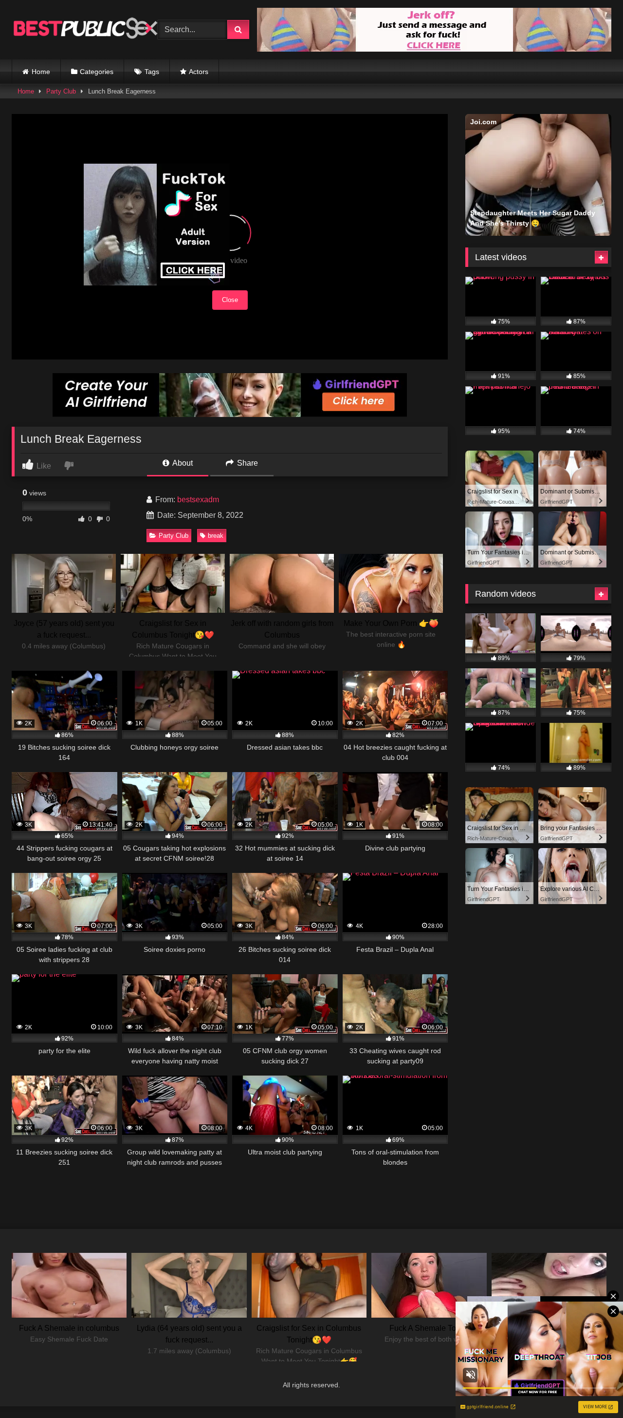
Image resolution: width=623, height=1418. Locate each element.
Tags (152, 72)
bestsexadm (198, 499)
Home (41, 72)
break (215, 535)
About (182, 463)
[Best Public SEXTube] (85, 29)
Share (246, 463)
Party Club (61, 91)
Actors (198, 72)
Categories (96, 72)
